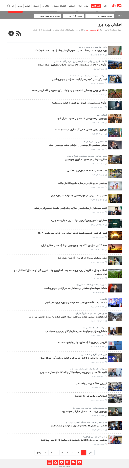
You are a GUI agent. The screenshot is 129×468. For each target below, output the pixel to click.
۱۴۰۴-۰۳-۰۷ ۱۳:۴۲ (97, 187)
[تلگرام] (61, 462)
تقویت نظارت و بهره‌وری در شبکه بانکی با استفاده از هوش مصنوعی (73, 372)
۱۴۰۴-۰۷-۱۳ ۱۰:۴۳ (97, 122)
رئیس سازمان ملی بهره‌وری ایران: (93, 47)
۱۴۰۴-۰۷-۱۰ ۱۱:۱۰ (98, 134)
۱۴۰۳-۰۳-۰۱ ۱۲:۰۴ (97, 321)
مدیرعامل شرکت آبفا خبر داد (95, 328)
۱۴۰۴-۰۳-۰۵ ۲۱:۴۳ (97, 200)
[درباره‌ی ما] (79, 462)
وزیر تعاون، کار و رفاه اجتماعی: (94, 354)
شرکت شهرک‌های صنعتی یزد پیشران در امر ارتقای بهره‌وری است (75, 288)
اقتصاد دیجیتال (59, 6)
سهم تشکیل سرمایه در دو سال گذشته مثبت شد (82, 258)
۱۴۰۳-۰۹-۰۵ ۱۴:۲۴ (97, 237)
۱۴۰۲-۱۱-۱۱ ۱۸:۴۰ (98, 430)
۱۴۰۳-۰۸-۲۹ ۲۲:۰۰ (97, 249)
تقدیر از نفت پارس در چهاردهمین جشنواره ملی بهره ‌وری (79, 196)
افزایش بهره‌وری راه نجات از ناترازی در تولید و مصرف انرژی (78, 426)
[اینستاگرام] (67, 462)
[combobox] (99, 16)
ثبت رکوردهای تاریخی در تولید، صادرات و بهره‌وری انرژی (79, 79)
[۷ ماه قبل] (115, 64)
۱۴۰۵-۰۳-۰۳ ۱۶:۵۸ (97, 55)
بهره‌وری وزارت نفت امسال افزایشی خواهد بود (84, 412)
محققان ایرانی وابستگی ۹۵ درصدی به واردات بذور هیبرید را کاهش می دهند (69, 90)
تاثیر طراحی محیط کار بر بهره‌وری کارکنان (87, 171)
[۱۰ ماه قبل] (115, 118)
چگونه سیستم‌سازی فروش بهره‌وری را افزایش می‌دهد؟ (79, 103)
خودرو (27, 6)
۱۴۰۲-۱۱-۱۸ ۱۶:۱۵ (98, 416)
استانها (72, 6)
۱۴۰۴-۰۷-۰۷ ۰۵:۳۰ (97, 164)
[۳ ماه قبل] (115, 50)
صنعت (36, 6)
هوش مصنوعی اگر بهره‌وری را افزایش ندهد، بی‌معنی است (78, 145)
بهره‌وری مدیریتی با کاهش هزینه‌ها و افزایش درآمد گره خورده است (73, 358)
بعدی (38, 452)
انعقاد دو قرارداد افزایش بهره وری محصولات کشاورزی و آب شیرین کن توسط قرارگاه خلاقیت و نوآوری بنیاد (60, 272)
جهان (86, 6)
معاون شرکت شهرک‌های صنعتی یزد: (91, 285)
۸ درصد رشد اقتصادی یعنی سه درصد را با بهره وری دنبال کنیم (76, 303)
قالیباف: (103, 299)
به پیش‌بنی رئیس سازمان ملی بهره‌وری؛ (90, 408)
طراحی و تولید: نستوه (64, 466)
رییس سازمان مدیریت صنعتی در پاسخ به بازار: (87, 156)
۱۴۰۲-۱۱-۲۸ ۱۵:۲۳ (97, 388)
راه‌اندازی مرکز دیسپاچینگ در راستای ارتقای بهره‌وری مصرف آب (76, 331)
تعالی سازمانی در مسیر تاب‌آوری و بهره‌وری (86, 160)
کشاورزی (46, 6)
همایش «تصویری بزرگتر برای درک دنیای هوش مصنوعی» (79, 221)
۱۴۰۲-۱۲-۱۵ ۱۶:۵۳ (97, 362)
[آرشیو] (49, 462)
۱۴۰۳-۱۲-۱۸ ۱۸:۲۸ (97, 212)
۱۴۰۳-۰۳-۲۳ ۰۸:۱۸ (97, 307)
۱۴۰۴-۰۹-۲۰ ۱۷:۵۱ (97, 83)
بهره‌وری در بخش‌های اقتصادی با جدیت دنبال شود (82, 118)
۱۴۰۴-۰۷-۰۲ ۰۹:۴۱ (98, 175)
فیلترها (119, 16)
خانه (105, 6)
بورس (19, 6)
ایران (79, 6)
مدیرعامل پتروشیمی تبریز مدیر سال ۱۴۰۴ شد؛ (87, 76)
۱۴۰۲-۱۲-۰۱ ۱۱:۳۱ (98, 376)
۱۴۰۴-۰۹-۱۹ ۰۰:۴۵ (97, 94)
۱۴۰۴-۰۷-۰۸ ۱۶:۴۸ (97, 149)
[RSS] (19, 34)
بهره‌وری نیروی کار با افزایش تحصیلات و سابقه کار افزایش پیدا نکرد (74, 440)
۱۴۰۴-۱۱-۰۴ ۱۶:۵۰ (98, 69)
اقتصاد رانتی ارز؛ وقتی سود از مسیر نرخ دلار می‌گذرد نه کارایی (80, 61)
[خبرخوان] (55, 462)
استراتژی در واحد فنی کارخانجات (91, 396)
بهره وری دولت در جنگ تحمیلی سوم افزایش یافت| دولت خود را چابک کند (70, 51)
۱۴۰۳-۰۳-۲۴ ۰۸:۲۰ (97, 292)
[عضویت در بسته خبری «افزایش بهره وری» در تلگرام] (11, 34)
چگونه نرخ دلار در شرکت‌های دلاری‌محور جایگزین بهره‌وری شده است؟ (72, 65)
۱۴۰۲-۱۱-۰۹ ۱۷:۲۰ (98, 444)
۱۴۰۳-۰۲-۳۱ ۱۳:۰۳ (97, 335)
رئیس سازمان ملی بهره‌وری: (95, 436)
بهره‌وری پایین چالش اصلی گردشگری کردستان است (81, 130)
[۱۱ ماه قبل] (115, 144)
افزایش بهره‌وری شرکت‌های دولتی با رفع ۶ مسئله (82, 343)
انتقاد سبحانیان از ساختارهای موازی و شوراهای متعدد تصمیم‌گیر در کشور (70, 208)
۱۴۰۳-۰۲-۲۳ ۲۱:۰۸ (97, 347)
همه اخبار (96, 6)
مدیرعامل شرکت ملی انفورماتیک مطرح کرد (88, 369)
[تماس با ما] (73, 462)
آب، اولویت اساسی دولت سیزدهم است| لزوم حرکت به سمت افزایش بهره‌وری (68, 317)
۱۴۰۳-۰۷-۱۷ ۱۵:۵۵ (97, 262)
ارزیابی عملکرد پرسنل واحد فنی (91, 384)
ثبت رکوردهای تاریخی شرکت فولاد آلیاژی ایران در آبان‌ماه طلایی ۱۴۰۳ (72, 233)
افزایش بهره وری (110, 25)
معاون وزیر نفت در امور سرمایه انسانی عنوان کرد (86, 422)
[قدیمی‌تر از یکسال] (115, 185)
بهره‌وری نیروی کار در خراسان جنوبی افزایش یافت (82, 183)
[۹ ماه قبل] (115, 105)
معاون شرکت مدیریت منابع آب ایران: (91, 313)
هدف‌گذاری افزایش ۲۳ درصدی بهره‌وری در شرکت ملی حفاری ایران (74, 245)
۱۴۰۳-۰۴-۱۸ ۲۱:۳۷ (97, 278)
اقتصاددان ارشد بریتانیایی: (95, 141)
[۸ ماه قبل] (115, 79)
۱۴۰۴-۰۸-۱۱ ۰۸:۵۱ (97, 107)
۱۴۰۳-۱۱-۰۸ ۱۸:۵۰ (97, 225)
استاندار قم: (102, 115)
